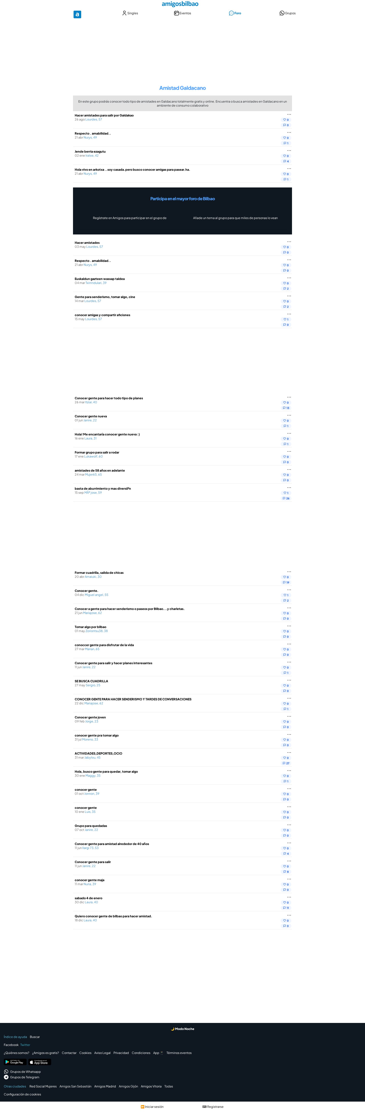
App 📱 (158, 1053)
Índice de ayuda (15, 1037)
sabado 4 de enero (88, 898)
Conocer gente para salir (93, 862)
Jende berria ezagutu (90, 151)
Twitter (25, 1045)
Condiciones (141, 1053)
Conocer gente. (86, 591)
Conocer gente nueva (91, 416)
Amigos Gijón (128, 1086)
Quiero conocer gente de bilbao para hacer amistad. (113, 916)
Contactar (69, 1053)
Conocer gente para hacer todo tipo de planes (109, 398)
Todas (168, 1086)
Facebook (11, 1045)
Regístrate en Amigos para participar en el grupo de (130, 218)
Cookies (85, 1053)
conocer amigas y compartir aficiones (102, 315)
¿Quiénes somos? (16, 1053)
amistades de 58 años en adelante (100, 470)
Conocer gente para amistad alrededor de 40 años (112, 844)
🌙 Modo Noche (182, 1029)
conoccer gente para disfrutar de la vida (104, 645)
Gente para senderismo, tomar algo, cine (105, 297)
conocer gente (86, 790)
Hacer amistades (87, 243)
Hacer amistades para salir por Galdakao (104, 115)
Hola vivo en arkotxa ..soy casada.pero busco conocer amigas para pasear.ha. (132, 169)
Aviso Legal (102, 1053)
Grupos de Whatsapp (25, 1072)
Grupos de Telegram (24, 1077)
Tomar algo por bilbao (90, 627)
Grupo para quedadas (91, 826)
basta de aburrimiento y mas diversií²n (103, 488)
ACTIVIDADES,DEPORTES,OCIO (98, 753)
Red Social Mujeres (43, 1086)
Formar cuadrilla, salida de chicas (99, 573)
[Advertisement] (182, 49)
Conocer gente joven (90, 717)
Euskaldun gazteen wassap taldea (100, 279)
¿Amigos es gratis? (45, 1053)
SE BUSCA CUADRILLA (91, 681)
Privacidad (121, 1053)
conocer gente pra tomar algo (97, 735)
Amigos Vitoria (151, 1086)
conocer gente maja (89, 880)
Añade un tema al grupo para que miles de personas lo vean (235, 218)
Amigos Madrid (105, 1086)
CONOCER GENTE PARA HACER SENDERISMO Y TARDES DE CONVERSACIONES (133, 699)
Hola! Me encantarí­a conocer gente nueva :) (107, 434)
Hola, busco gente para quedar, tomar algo (106, 771)
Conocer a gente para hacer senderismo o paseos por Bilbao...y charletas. (130, 609)
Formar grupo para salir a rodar (97, 452)
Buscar (35, 1037)
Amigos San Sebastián (75, 1086)
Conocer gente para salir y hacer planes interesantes (113, 663)
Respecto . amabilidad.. (93, 133)
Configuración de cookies (22, 1094)
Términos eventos (179, 1053)
